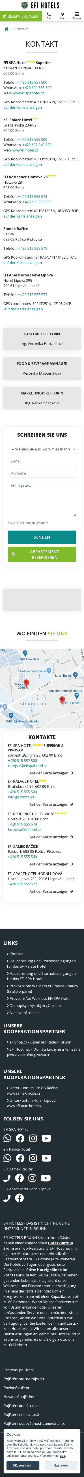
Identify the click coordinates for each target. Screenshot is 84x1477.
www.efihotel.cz (25, 150)
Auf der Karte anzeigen (49, 773)
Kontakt (16, 953)
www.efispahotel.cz (28, 93)
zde (62, 1455)
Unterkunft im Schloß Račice (33, 1087)
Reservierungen (23, 16)
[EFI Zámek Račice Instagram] (32, 1180)
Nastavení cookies (25, 1012)
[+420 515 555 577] (7, 1199)
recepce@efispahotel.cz (27, 765)
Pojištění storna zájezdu (24, 1378)
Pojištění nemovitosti (21, 1414)
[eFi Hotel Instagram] (33, 1160)
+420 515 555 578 (32, 196)
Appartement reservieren (44, 554)
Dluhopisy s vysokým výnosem (35, 1005)
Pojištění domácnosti (21, 1405)
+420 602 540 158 (37, 144)
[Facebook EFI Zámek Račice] (20, 1180)
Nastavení (61, 1465)
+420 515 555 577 (32, 294)
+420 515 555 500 (32, 139)
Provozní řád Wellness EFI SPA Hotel (40, 998)
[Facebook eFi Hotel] (21, 1160)
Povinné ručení (16, 1387)
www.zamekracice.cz (23, 1093)
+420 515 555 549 (32, 248)
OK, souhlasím (23, 1465)
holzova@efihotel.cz (24, 829)
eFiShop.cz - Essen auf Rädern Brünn (40, 1042)
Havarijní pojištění (19, 1396)
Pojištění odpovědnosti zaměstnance (34, 1423)
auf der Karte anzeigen (22, 107)
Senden (42, 537)
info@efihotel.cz (21, 797)
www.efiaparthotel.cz (24, 1105)
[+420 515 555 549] (7, 1180)
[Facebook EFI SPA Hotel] (21, 1140)
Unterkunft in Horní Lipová (32, 1100)
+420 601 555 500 (37, 87)
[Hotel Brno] (42, 5)
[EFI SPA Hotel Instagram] (33, 1140)
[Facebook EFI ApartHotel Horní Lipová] (19, 1199)
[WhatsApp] (7, 1140)
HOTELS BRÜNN (23, 1237)
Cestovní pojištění (19, 1369)
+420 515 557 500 (32, 82)
